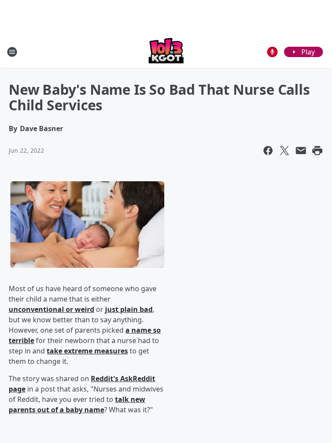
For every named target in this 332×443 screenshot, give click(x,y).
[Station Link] (166, 52)
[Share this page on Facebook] (268, 150)
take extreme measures (87, 351)
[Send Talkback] (272, 52)
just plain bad (129, 309)
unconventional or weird (51, 309)
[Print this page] (317, 150)
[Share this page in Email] (301, 150)
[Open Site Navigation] (12, 52)
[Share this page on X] (284, 150)
